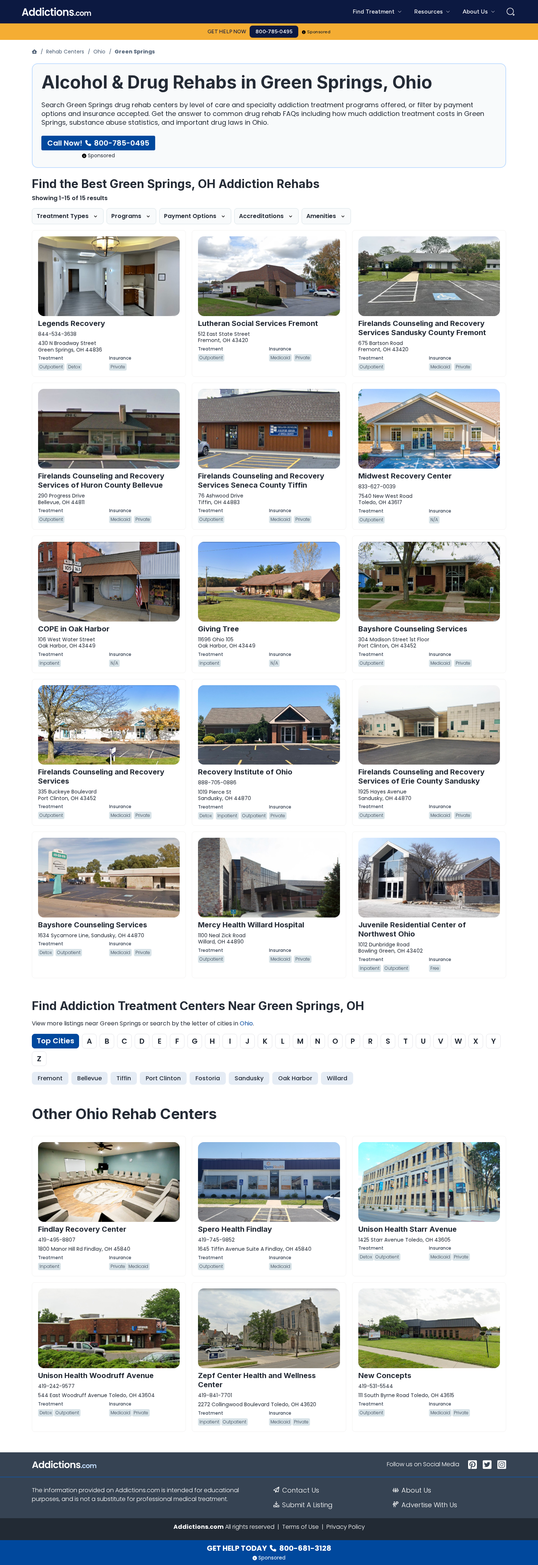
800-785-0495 (273, 32)
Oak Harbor (295, 1078)
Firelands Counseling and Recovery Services (101, 776)
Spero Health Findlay (235, 1229)
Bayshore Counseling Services (412, 628)
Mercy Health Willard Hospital (251, 924)
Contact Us (300, 1490)
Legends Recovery (71, 323)
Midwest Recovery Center (405, 476)
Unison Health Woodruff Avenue (96, 1375)
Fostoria (207, 1078)
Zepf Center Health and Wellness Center (257, 1380)
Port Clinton (163, 1078)
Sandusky (249, 1078)
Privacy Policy (345, 1527)
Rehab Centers (65, 51)
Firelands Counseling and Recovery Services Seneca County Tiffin (261, 480)
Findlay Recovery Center (82, 1229)
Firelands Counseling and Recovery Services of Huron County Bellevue (101, 480)
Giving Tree (218, 628)
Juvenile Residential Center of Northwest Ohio (412, 929)
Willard (337, 1078)
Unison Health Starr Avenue (407, 1229)
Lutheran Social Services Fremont (258, 323)
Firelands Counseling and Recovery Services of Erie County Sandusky (421, 776)
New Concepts (384, 1375)
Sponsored (319, 31)
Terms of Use (300, 1527)
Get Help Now (227, 32)
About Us (416, 1490)
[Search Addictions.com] (510, 12)
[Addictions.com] (35, 51)
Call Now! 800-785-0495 (98, 143)
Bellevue (89, 1078)
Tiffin (123, 1078)
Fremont (50, 1078)
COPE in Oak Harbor (73, 628)
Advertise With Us (429, 1505)
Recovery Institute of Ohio (245, 772)
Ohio (99, 51)
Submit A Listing (307, 1505)
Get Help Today (269, 1548)
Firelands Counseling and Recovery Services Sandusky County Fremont (422, 328)
